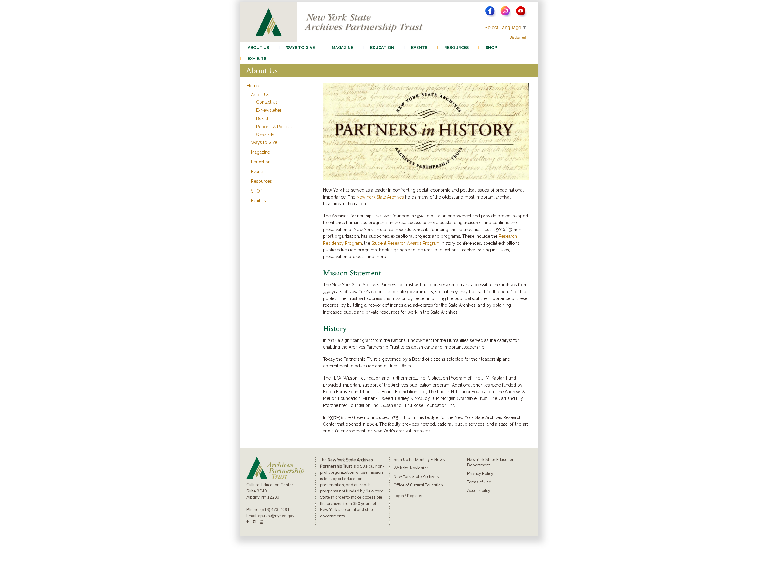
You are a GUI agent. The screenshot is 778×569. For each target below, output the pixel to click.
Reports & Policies (274, 126)
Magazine (342, 47)
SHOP (491, 47)
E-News (438, 459)
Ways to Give (300, 47)
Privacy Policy (480, 473)
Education (382, 47)
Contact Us (267, 102)
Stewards (265, 134)
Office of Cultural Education (418, 484)
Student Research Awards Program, (406, 243)
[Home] (268, 21)
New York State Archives (380, 197)
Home (253, 85)
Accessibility (478, 490)
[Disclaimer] (517, 37)
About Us (258, 47)
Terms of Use (479, 481)
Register (415, 495)
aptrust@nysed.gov (276, 515)
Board (262, 118)
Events (419, 47)
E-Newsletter (268, 110)
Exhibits (257, 58)
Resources (456, 47)
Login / (400, 495)
